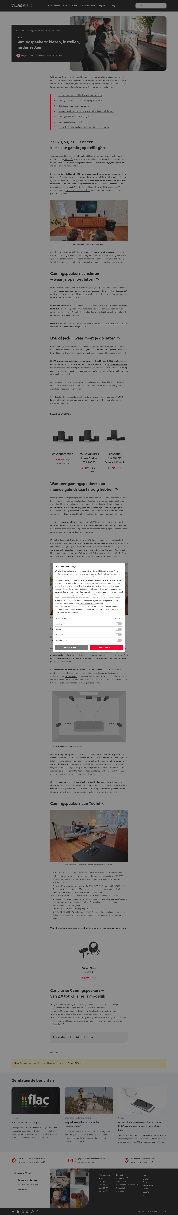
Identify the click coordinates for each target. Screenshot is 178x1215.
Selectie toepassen (71, 647)
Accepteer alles (106, 647)
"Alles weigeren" (73, 586)
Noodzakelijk (61, 618)
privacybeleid (60, 612)
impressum (75, 612)
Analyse (59, 624)
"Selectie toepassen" (87, 603)
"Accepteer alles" (88, 595)
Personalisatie (61, 635)
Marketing (60, 629)
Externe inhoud (62, 640)
